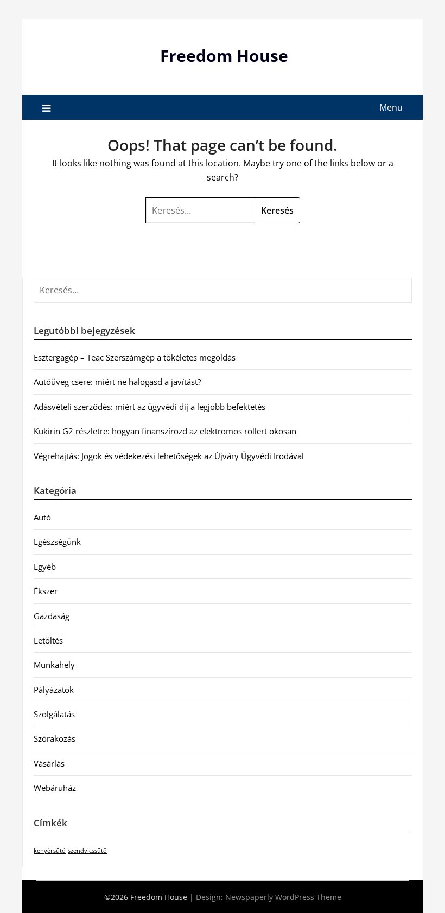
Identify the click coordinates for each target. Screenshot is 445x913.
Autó (42, 517)
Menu (391, 107)
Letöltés (48, 640)
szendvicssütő (87, 850)
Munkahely (54, 664)
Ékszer (46, 591)
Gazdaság (51, 615)
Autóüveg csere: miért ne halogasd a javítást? (117, 381)
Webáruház (55, 787)
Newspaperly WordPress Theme (283, 897)
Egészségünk (57, 541)
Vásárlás (49, 763)
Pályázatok (54, 689)
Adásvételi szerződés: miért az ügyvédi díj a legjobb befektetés (149, 406)
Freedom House (224, 55)
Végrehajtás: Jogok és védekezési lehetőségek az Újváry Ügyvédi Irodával (169, 456)
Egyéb (45, 566)
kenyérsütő (50, 850)
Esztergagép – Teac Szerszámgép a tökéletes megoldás (135, 357)
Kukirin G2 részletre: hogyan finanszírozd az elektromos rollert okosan (165, 431)
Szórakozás (54, 738)
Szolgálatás (54, 714)
